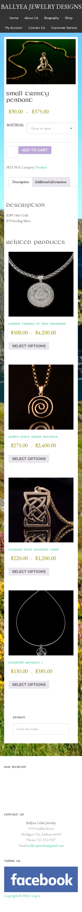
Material (15, 125)
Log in (35, 895)
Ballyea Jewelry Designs (41, 6)
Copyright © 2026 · (17, 895)
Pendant (41, 167)
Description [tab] (20, 182)
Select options (29, 346)
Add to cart (35, 150)
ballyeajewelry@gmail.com (46, 845)
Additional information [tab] (50, 182)
